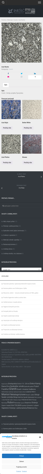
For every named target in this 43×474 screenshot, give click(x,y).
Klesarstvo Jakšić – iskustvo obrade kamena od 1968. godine (20, 293)
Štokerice (30, 408)
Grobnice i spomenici (9, 235)
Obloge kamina (18, 397)
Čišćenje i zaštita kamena (18, 408)
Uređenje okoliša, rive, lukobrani (12, 253)
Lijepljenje (29, 392)
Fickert (36, 386)
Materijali (10, 20)
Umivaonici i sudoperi (33, 405)
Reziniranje (4, 403)
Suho (12, 405)
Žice (35, 408)
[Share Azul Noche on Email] (8, 76)
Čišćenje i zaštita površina (10, 226)
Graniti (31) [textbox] (20, 270)
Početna (4, 20)
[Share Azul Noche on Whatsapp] (21, 76)
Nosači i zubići (30, 395)
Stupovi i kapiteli (6, 405)
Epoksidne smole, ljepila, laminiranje (13, 231)
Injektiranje (11, 392)
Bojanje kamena (5, 383)
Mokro (34, 392)
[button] (40, 437)
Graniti (16, 20)
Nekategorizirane (18, 394)
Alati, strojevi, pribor (9, 221)
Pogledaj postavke (21, 467)
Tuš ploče (18, 405)
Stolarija (35, 402)
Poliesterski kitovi (27, 400)
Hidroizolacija (5, 392)
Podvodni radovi (9, 400)
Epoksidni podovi (29, 386)
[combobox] (22, 269)
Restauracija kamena (9, 244)
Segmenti (22, 403)
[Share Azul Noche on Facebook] (8, 73)
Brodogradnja (12, 384)
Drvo (8, 386)
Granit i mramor (22, 389)
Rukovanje (17, 403)
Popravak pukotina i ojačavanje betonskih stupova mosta (19, 284)
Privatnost (18, 471)
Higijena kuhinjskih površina (11, 307)
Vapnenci (5, 408)
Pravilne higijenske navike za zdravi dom (14, 297)
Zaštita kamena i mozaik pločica (12, 302)
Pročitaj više (7, 128)
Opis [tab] (5, 85)
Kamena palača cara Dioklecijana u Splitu (15, 288)
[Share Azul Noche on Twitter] (21, 73)
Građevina (32, 389)
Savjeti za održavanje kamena (11, 325)
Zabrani (21, 461)
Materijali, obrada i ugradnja (11, 240)
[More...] (35, 77)
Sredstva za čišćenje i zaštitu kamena (14, 334)
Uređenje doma (7, 249)
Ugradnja (24, 405)
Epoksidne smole (17, 386)
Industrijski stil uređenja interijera (12, 320)
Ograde (25, 397)
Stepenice (28, 403)
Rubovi (10, 402)
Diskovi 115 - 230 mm (23, 384)
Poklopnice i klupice (17, 400)
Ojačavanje (31, 397)
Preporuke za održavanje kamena (12, 330)
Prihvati (21, 456)
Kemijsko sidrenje (22, 392)
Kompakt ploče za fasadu (10, 311)
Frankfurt (5, 389)
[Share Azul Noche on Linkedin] (35, 73)
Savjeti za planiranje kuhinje (11, 316)
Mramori (6, 394)
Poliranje (34, 400)
